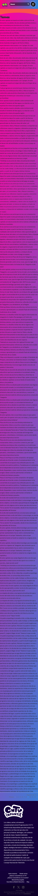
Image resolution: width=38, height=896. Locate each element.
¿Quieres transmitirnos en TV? (18, 875)
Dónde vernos (23, 873)
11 (32, 797)
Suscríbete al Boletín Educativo (15, 882)
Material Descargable (18, 880)
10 (30, 797)
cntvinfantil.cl (27, 893)
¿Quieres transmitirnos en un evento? (18, 877)
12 (35, 797)
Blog (28, 882)
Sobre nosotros (12, 873)
